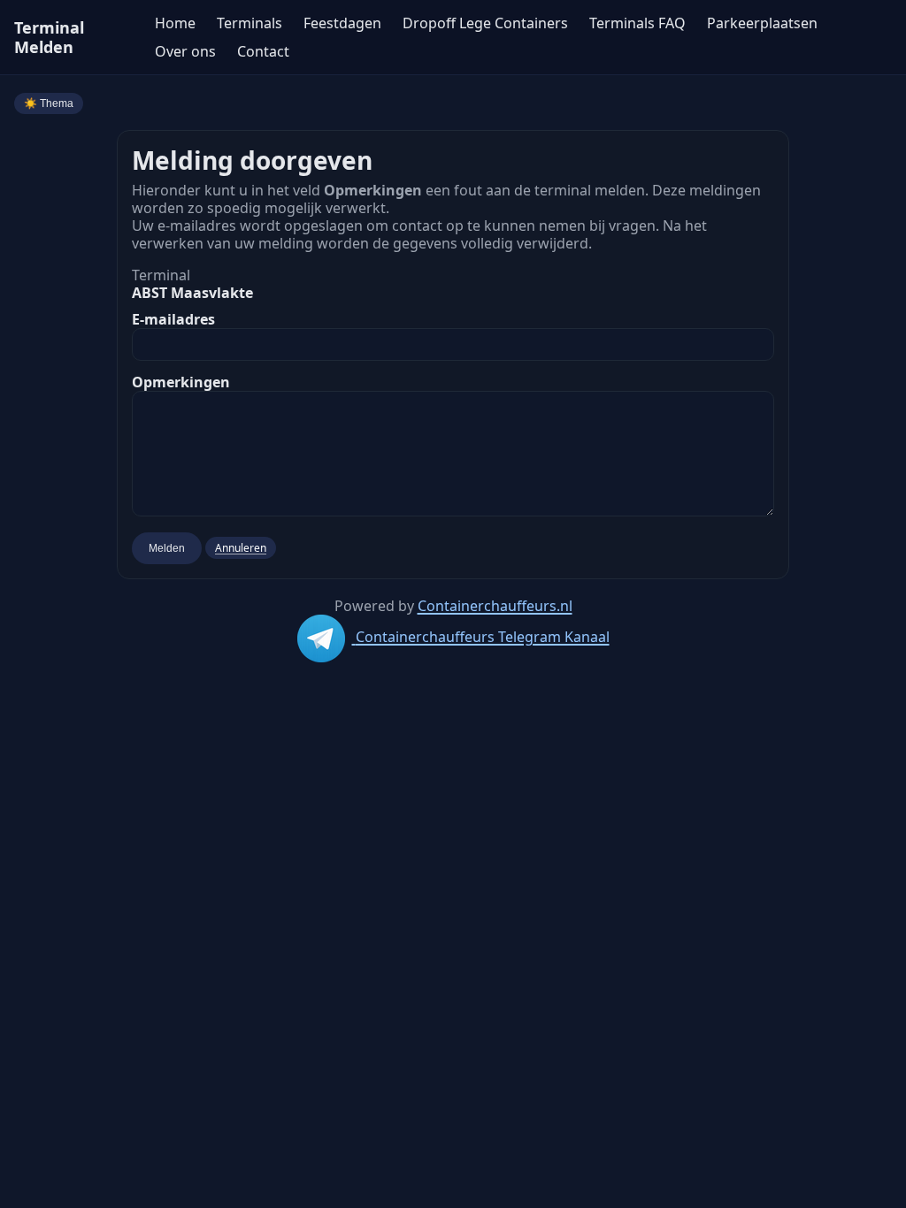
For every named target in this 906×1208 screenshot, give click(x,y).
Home (175, 23)
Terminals (249, 23)
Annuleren (240, 547)
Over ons (185, 51)
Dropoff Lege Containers (485, 23)
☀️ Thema (48, 103)
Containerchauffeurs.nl (495, 605)
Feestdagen (342, 23)
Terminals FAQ (637, 23)
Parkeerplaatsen (762, 23)
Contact (263, 51)
